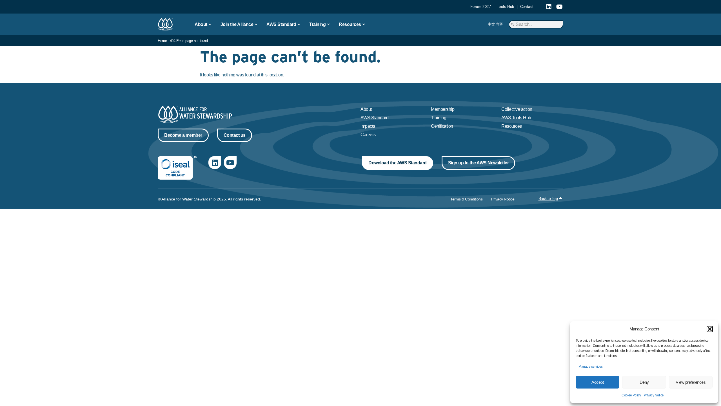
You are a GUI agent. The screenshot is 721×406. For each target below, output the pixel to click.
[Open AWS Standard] (298, 24)
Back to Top (548, 198)
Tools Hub (505, 7)
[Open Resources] (363, 24)
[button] (710, 329)
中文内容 (495, 24)
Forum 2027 (480, 7)
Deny (644, 382)
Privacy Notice (654, 395)
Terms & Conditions (466, 199)
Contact (527, 7)
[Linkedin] (549, 7)
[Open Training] (328, 24)
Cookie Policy (631, 395)
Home (162, 41)
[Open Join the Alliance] (256, 24)
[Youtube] (559, 7)
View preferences (691, 382)
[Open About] (210, 24)
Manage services (590, 367)
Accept (597, 382)
